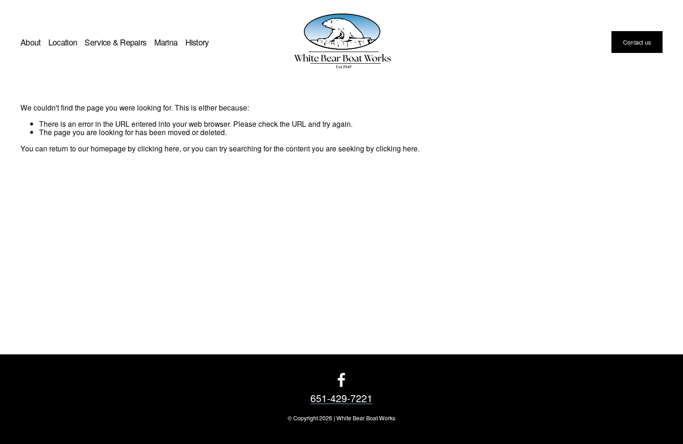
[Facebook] (341, 379)
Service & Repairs (115, 42)
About (30, 42)
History (197, 42)
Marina (166, 42)
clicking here (158, 148)
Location (62, 42)
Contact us (637, 42)
